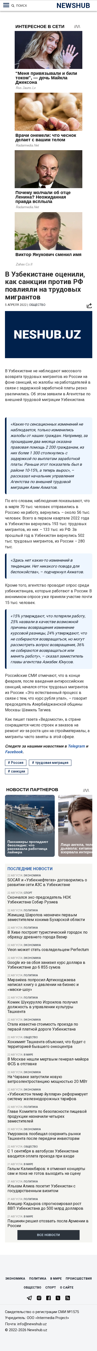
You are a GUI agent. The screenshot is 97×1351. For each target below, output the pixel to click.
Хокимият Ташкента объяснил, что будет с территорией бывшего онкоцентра (46, 1044)
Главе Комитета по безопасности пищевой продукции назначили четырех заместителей (47, 1116)
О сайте (66, 1287)
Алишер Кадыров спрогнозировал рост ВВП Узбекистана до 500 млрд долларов (45, 1206)
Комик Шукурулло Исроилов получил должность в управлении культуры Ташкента (42, 1007)
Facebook (14, 751)
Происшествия (79, 1278)
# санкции (16, 771)
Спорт (28, 892)
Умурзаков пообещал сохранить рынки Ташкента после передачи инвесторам (44, 1136)
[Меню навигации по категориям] (6, 5)
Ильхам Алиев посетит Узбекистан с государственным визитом (41, 1188)
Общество (31, 1037)
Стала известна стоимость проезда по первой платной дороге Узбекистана (42, 1026)
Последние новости (29, 868)
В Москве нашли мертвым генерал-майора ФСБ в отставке (48, 1061)
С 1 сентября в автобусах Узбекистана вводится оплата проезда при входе (42, 1153)
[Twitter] (58, 1298)
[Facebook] (48, 1298)
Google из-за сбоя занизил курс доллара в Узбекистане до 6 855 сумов (46, 965)
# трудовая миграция (50, 763)
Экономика (32, 875)
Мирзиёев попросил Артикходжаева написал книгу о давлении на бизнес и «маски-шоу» (43, 984)
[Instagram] (39, 1298)
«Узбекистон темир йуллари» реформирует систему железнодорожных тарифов (47, 1096)
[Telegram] (29, 1298)
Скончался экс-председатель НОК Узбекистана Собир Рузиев (39, 899)
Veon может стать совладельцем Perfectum (48, 949)
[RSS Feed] (68, 1298)
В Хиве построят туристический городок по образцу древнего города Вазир (47, 934)
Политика (31, 910)
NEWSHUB (73, 5)
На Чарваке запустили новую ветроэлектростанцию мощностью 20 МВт (47, 1079)
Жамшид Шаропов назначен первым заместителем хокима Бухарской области (46, 917)
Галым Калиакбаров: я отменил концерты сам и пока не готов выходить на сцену (46, 1171)
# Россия (15, 763)
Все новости (48, 1235)
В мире (28, 1054)
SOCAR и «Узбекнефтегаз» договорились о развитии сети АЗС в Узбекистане (47, 882)
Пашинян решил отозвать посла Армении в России (48, 1223)
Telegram (76, 746)
